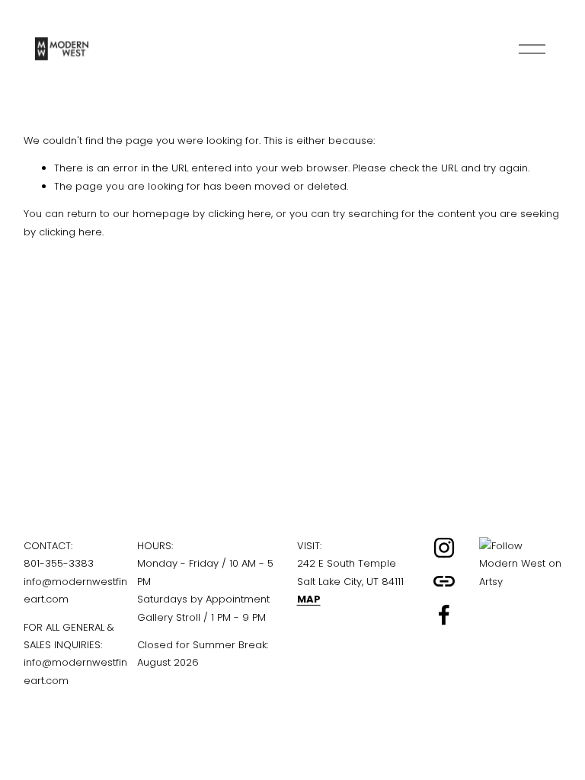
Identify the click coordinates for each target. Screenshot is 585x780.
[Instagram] (444, 547)
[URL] (444, 581)
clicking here (239, 213)
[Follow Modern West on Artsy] (520, 581)
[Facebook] (444, 614)
